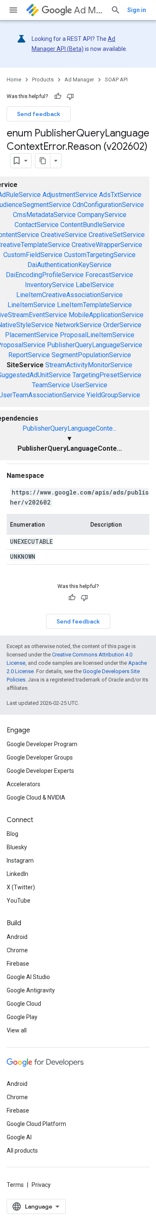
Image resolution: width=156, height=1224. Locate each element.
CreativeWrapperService (107, 245)
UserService (89, 385)
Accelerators (23, 784)
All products (22, 1150)
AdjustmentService (69, 195)
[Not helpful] (70, 96)
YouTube (18, 900)
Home (14, 79)
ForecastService (109, 275)
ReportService (29, 355)
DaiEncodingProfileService (45, 275)
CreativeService (64, 235)
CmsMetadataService (44, 215)
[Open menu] (13, 10)
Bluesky (17, 847)
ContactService (37, 225)
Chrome (17, 950)
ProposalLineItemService (97, 335)
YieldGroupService (113, 395)
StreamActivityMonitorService (88, 365)
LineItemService (31, 305)
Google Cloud (24, 1003)
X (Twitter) (21, 887)
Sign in (136, 10)
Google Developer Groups (40, 757)
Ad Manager (89, 10)
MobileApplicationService (106, 315)
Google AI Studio (28, 977)
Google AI (19, 1137)
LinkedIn (17, 874)
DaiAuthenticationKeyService (69, 265)
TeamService (51, 385)
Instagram (20, 860)
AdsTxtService (120, 195)
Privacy (41, 1184)
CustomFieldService (32, 255)
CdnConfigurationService (108, 205)
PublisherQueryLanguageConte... (69, 428)
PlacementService (31, 335)
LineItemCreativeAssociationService (69, 295)
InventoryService (49, 285)
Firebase (18, 963)
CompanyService (101, 215)
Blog (12, 833)
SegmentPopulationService (91, 355)
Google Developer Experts (40, 770)
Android (17, 937)
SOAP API (116, 79)
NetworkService (78, 325)
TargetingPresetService (106, 375)
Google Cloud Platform (36, 1124)
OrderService (122, 325)
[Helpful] (58, 96)
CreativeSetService (117, 235)
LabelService (95, 285)
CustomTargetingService (100, 255)
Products (43, 79)
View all (17, 1030)
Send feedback (38, 114)
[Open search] (116, 10)
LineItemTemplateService (94, 305)
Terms (15, 1184)
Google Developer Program (42, 744)
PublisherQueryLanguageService (94, 345)
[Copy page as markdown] (42, 161)
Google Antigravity (31, 990)
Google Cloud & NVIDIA (36, 797)
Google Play (22, 1017)
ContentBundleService (92, 225)
